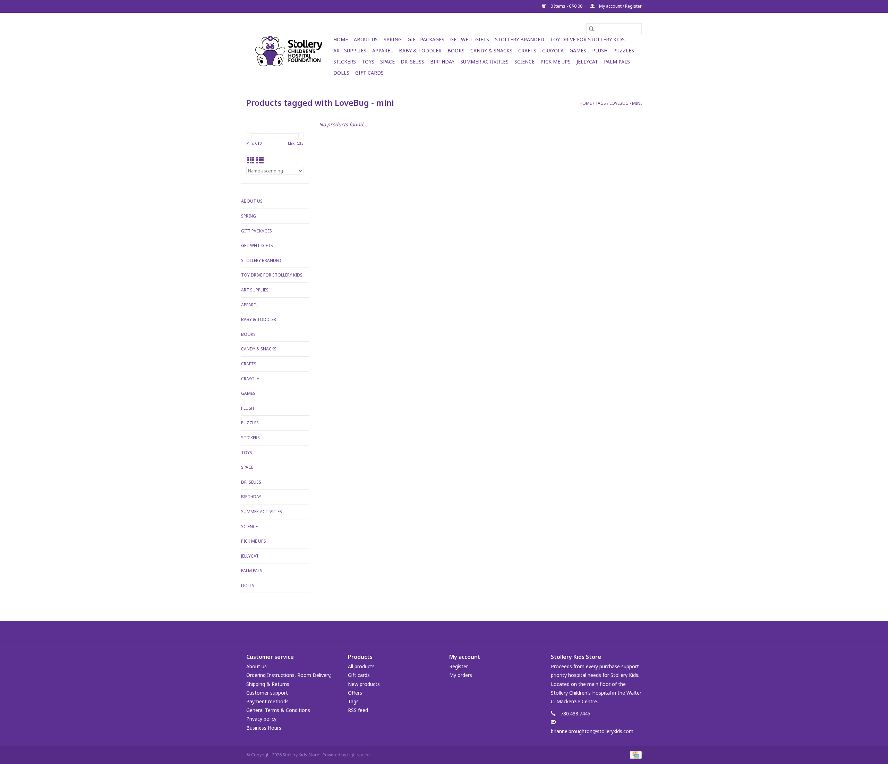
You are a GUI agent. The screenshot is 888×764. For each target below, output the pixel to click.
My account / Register (620, 6)
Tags (600, 103)
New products (364, 684)
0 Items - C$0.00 (566, 6)
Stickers (344, 61)
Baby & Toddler (420, 50)
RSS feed (358, 710)
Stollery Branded (519, 39)
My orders (460, 675)
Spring (393, 39)
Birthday (442, 61)
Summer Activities (484, 61)
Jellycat (587, 61)
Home (340, 39)
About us (256, 666)
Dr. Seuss (412, 61)
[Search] (591, 28)
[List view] (260, 160)
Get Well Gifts (469, 39)
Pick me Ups (555, 61)
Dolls (341, 72)
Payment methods (267, 701)
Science (524, 61)
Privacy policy (261, 718)
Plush (599, 50)
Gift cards (369, 72)
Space (387, 61)
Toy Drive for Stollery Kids (587, 39)
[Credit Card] (634, 754)
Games (578, 50)
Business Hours (263, 727)
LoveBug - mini (625, 103)
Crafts (527, 50)
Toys (368, 61)
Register (458, 666)
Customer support (267, 692)
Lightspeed (358, 755)
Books (455, 50)
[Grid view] (251, 160)
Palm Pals (617, 61)
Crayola (553, 50)
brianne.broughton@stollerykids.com (592, 731)
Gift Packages (426, 39)
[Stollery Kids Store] (288, 51)
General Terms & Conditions (278, 710)
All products (361, 666)
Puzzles (623, 50)
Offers (355, 692)
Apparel (382, 50)
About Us (366, 39)
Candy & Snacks (491, 50)
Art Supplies (349, 50)
